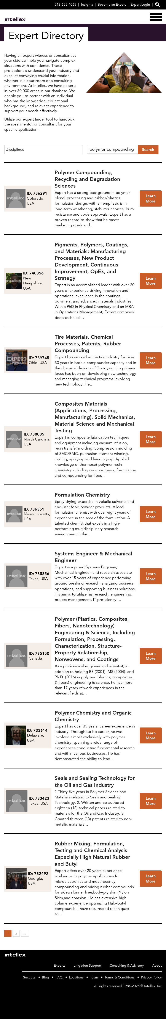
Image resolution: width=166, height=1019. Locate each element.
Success (29, 977)
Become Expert (112, 4)
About (157, 965)
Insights (87, 4)
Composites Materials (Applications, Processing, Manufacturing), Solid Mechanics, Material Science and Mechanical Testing (95, 417)
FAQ (59, 977)
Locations (76, 977)
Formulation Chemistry (82, 495)
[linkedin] (159, 994)
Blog (45, 977)
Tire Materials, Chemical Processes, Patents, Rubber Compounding (88, 343)
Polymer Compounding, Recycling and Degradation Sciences (87, 179)
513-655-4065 (65, 4)
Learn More (151, 198)
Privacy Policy (151, 977)
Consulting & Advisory (127, 965)
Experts (59, 965)
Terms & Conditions (119, 977)
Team (94, 977)
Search (148, 149)
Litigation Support (87, 965)
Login (140, 4)
